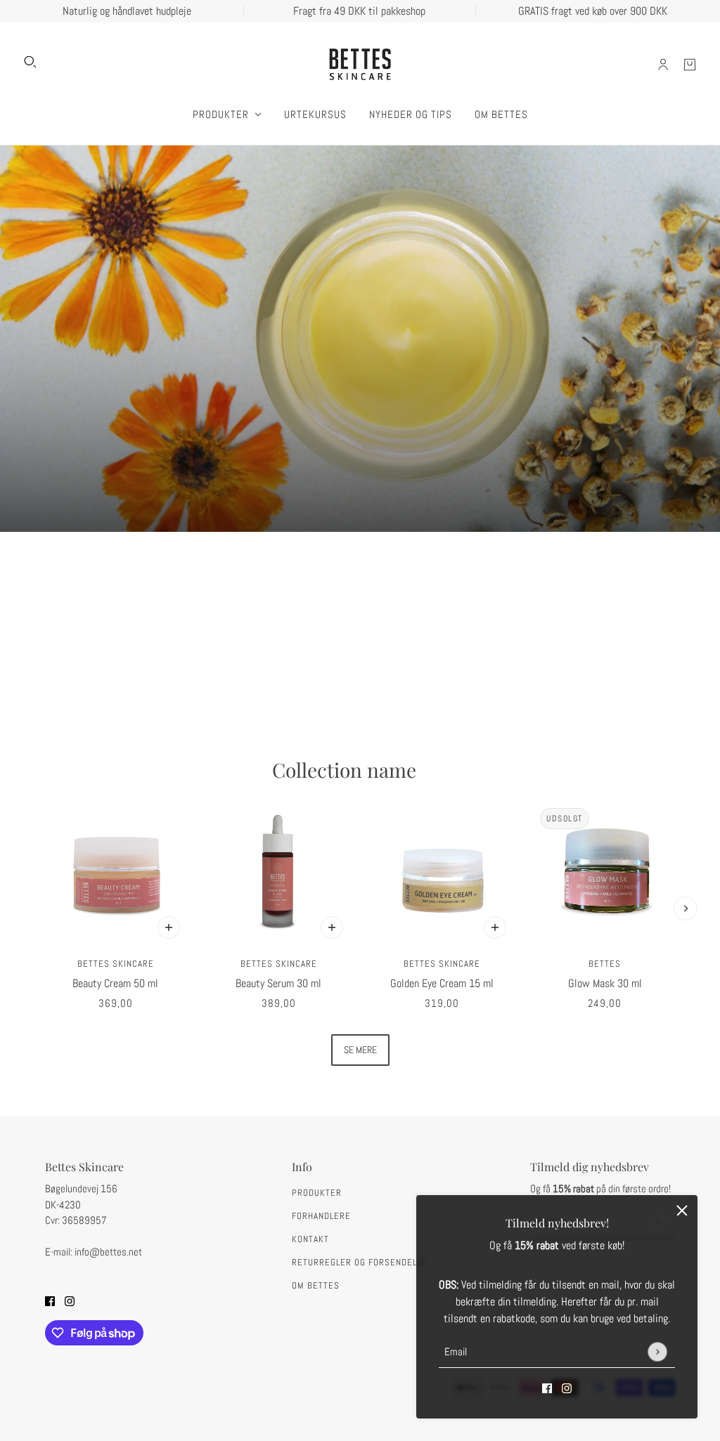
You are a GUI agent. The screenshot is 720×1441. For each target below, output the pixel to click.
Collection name (344, 770)
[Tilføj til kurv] (169, 927)
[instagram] (566, 1388)
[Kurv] (690, 64)
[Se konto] (663, 64)
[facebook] (547, 1388)
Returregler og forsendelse (360, 1262)
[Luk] (682, 1211)
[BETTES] (360, 64)
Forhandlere (321, 1216)
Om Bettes (316, 1285)
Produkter (317, 1193)
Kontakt (310, 1239)
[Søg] (30, 62)
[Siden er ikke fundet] (360, 338)
